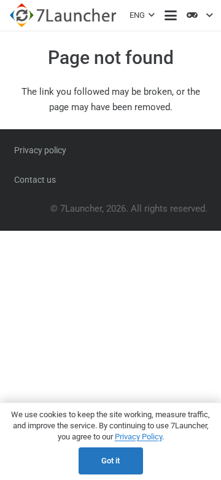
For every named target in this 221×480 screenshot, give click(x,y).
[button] (142, 15)
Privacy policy (40, 150)
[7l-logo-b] (63, 15)
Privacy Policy (138, 436)
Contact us (35, 180)
